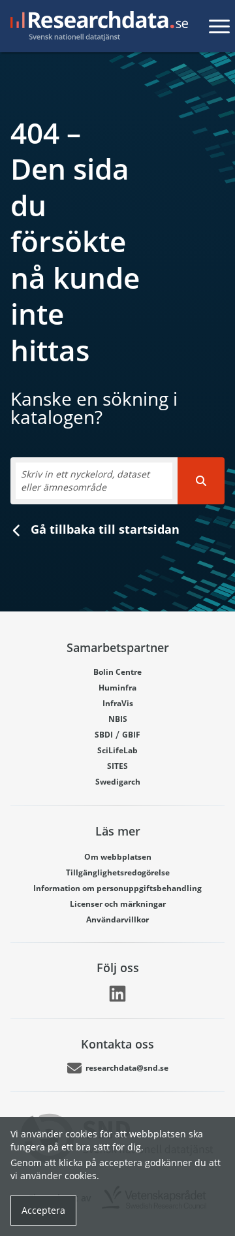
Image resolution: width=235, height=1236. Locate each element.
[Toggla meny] (219, 26)
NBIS (117, 718)
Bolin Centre (117, 671)
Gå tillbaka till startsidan (103, 529)
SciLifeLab (117, 750)
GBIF (131, 734)
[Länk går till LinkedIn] (117, 993)
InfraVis (117, 703)
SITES (117, 766)
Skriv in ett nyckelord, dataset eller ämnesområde (85, 480)
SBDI (104, 734)
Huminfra (117, 687)
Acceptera (43, 1210)
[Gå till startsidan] (96, 26)
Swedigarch (117, 781)
